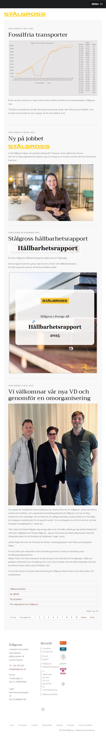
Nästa (83, 617)
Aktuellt (59, 725)
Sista (92, 617)
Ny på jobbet (16, 599)
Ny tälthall (14, 594)
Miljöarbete (47, 725)
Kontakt (70, 725)
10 (76, 617)
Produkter (22, 725)
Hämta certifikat (85, 725)
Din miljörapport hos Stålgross (24, 604)
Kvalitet (34, 725)
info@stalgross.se (17, 669)
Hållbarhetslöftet (18, 589)
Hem (12, 725)
